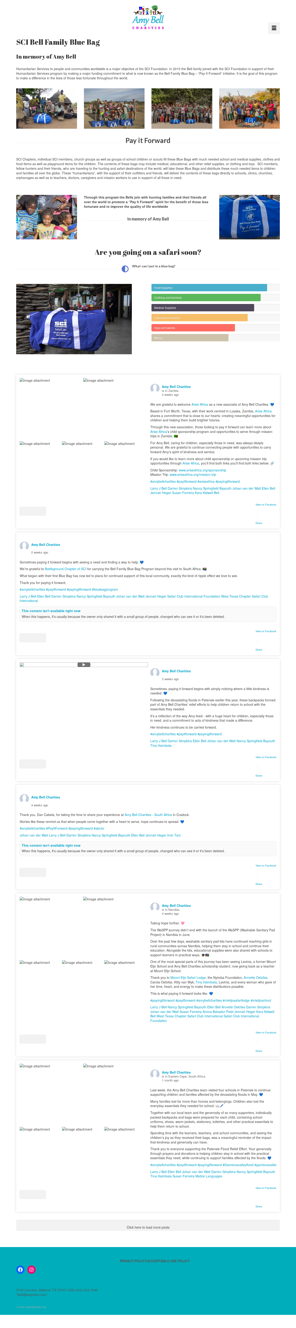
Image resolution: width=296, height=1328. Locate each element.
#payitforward (187, 481)
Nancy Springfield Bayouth (212, 488)
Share (259, 523)
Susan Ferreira (183, 492)
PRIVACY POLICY (133, 1261)
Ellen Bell (268, 488)
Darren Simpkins (180, 488)
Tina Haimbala (161, 745)
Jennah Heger (160, 492)
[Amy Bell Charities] (148, 19)
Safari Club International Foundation (193, 596)
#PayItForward (57, 828)
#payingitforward (228, 481)
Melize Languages (208, 1176)
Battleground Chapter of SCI (65, 568)
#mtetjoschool (261, 1000)
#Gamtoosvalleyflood (238, 1164)
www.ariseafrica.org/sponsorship (202, 470)
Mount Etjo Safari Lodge (188, 977)
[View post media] (51, 409)
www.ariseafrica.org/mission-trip (193, 474)
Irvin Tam (174, 835)
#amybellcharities (163, 481)
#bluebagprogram (105, 589)
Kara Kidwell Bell (207, 492)
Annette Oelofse (255, 977)
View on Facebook (266, 504)
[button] (33, 511)
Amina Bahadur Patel (218, 1011)
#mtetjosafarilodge (236, 1000)
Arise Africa (199, 404)
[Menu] (274, 28)
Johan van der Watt (246, 488)
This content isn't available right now (51, 610)
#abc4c (99, 828)
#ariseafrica (206, 481)
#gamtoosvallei (265, 1164)
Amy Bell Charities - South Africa (148, 814)
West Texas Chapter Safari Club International (190, 1016)
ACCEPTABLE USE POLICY (169, 1261)
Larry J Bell (158, 488)
